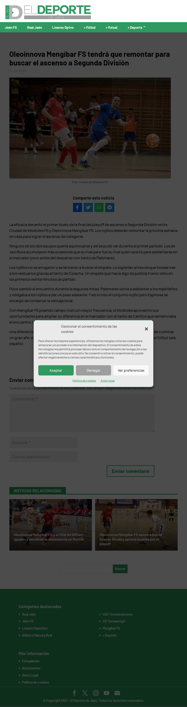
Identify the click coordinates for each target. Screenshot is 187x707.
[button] (146, 329)
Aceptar (55, 370)
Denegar (93, 370)
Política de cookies (84, 381)
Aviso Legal (108, 381)
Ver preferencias (131, 370)
